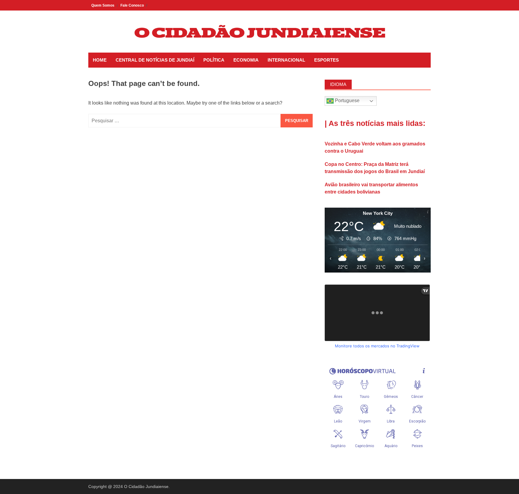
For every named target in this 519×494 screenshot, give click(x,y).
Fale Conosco (132, 5)
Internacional (286, 60)
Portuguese (347, 100)
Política (213, 60)
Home (100, 60)
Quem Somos (102, 5)
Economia (246, 60)
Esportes (326, 60)
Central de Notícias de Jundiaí (155, 60)
